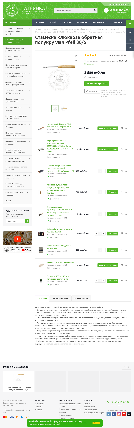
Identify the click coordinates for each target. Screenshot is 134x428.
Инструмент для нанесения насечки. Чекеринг (16, 66)
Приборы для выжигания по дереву (15, 142)
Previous (124, 367)
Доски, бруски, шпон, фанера (13, 109)
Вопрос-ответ (89, 407)
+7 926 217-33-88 (119, 10)
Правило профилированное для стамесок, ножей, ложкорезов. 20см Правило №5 (60, 168)
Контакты (67, 22)
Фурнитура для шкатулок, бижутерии (16, 176)
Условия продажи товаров (70, 409)
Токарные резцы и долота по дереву (16, 168)
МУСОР (8, 201)
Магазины (82, 22)
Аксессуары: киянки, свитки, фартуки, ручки (14, 83)
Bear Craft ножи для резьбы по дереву (13, 58)
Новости (38, 407)
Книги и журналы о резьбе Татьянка (15, 125)
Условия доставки (66, 418)
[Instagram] (119, 414)
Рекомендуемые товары (94, 413)
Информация (65, 401)
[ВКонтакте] (109, 414)
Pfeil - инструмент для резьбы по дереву (14, 41)
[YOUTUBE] (124, 414)
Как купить (98, 22)
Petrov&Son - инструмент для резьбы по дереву (15, 75)
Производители (90, 410)
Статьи (87, 404)
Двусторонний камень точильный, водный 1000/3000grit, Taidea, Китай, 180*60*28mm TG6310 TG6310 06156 (60, 146)
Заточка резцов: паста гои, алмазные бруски (16, 117)
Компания (40, 401)
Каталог (13, 22)
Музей (53, 22)
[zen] (129, 414)
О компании (116, 22)
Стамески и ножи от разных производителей (15, 159)
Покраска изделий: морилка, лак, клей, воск (15, 134)
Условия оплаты (65, 415)
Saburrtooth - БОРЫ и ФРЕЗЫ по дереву (14, 92)
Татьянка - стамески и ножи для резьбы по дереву (14, 31)
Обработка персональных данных (70, 405)
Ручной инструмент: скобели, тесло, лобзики (15, 151)
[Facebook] (114, 414)
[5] (95, 55)
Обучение (39, 22)
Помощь (88, 401)
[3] (90, 55)
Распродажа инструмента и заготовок (16, 193)
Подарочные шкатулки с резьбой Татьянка (15, 49)
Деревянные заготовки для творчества (14, 100)
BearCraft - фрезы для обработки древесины (14, 185)
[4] (93, 55)
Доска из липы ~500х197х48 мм (60, 262)
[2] (88, 55)
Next (128, 367)
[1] (85, 55)
